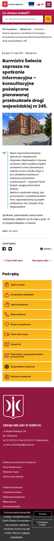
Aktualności (25, 29)
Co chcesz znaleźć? (16, 13)
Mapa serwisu (9, 502)
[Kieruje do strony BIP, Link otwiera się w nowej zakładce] (40, 5)
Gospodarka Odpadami (22, 294)
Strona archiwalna (11, 506)
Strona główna (9, 29)
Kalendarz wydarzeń (21, 376)
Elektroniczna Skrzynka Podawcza (19, 462)
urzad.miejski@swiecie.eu (22, 445)
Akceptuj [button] (43, 514)
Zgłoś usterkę (18, 285)
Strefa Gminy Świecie (13, 476)
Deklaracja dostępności (14, 497)
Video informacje (19, 334)
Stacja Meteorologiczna (23, 366)
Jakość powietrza (19, 304)
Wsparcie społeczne (21, 324)
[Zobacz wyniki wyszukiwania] (48, 19)
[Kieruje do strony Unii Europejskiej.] (31, 4)
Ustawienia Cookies (12, 492)
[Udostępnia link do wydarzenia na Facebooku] (4, 249)
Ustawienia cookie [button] (42, 523)
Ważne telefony (18, 314)
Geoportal (16, 344)
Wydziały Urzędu (11, 472)
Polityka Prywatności (13, 487)
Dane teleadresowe (12, 467)
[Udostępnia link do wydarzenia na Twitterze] (10, 249)
